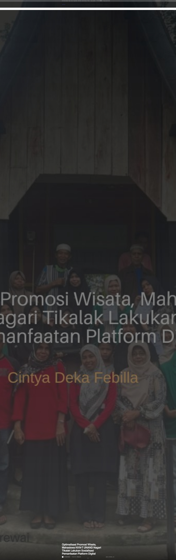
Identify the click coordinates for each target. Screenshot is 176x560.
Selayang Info (79, 556)
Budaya (70, 0)
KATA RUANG (79, 0)
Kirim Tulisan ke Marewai (65, 0)
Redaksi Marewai (67, 556)
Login (92, 0)
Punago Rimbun (75, 0)
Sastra (72, 0)
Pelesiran (88, 0)
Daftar (95, 0)
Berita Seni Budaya (84, 0)
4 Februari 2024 (74, 556)
